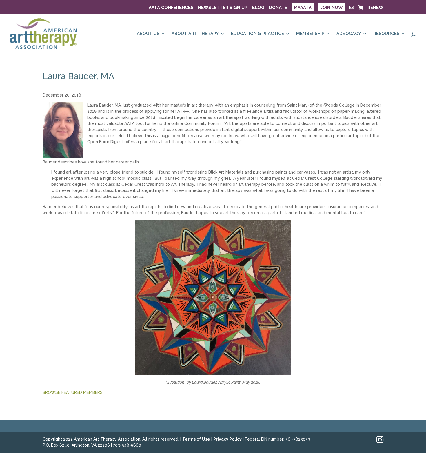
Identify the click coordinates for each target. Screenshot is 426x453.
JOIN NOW (332, 7)
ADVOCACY (348, 34)
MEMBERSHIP (310, 34)
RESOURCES (386, 34)
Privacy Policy (227, 439)
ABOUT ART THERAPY (195, 34)
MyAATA (303, 7)
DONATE (278, 8)
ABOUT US (148, 34)
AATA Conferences (171, 8)
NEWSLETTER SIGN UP (222, 8)
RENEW (375, 8)
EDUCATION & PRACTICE (257, 34)
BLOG (258, 8)
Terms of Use (196, 439)
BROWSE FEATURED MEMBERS (73, 392)
